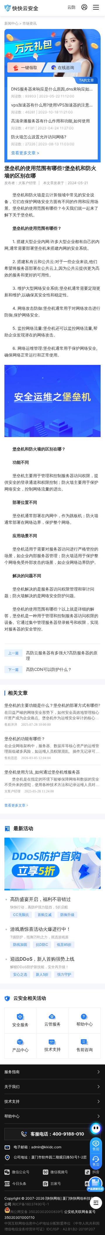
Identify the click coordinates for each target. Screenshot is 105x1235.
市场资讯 (29, 23)
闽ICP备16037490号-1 (30, 1204)
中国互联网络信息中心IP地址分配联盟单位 (37, 1223)
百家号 (55, 1183)
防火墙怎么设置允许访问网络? (38, 136)
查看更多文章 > (25, 152)
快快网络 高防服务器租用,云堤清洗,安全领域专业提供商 (21, 8)
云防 (71, 7)
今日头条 (19, 1183)
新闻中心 (11, 23)
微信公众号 (20, 1172)
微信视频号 (59, 1172)
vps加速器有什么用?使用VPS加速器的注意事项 (52, 104)
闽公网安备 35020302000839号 (36, 1211)
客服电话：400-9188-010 (57, 1134)
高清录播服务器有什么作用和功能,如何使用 (50, 120)
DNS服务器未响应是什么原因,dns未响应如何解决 (52, 88)
